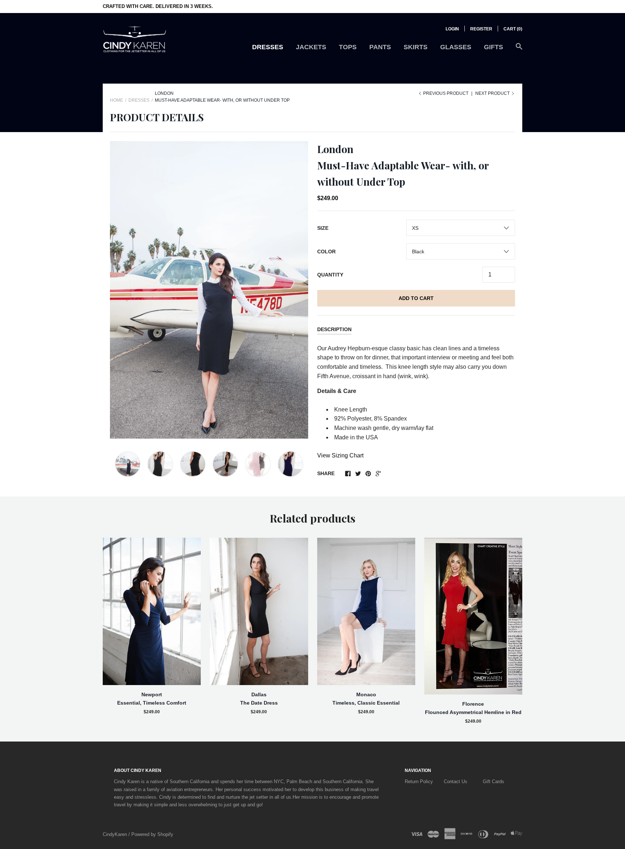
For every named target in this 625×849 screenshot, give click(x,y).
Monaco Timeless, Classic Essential (366, 698)
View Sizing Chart (340, 455)
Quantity (330, 275)
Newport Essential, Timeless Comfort (151, 698)
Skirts (416, 47)
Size (322, 228)
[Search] (519, 50)
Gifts (493, 47)
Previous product (445, 93)
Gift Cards (493, 781)
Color (326, 251)
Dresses (267, 47)
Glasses (455, 47)
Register (481, 28)
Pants (380, 47)
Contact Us (455, 781)
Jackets (311, 47)
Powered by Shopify (152, 834)
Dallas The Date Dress (259, 698)
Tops (348, 47)
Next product (493, 93)
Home (116, 100)
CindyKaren (115, 834)
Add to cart (416, 298)
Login (452, 28)
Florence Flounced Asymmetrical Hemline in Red (473, 708)
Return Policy (419, 781)
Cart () (512, 28)
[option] (209, 290)
